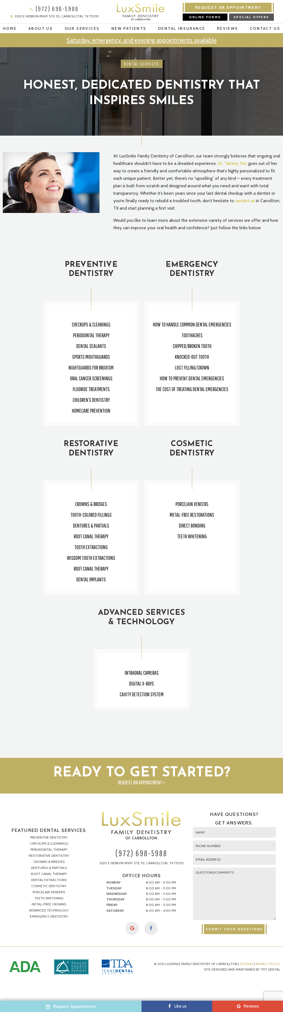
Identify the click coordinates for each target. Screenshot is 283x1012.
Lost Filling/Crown (192, 367)
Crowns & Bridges (91, 504)
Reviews (227, 28)
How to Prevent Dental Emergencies (192, 378)
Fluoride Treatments (91, 389)
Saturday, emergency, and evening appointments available (142, 40)
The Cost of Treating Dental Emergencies (192, 389)
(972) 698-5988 (56, 8)
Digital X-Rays (141, 683)
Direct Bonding (192, 525)
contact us (245, 200)
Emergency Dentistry (49, 916)
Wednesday (116, 894)
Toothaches (192, 335)
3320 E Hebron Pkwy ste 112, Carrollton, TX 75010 (56, 16)
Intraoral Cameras (142, 673)
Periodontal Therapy (91, 335)
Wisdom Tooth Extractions (91, 558)
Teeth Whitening (192, 536)
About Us (40, 28)
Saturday (115, 910)
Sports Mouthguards (91, 357)
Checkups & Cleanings (91, 324)
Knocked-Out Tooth (192, 357)
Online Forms (205, 17)
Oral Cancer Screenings (91, 378)
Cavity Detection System (142, 694)
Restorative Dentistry (49, 855)
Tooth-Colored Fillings (91, 515)
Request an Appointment (228, 7)
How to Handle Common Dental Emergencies (192, 324)
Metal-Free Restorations (192, 515)
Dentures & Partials (91, 525)
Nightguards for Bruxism (91, 367)
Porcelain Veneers (191, 504)
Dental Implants (91, 579)
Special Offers (251, 17)
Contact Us (265, 28)
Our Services (82, 28)
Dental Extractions (49, 880)
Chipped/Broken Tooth (192, 346)
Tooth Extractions (91, 547)
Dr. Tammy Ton (232, 163)
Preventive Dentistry (48, 837)
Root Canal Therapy (91, 536)
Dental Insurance (181, 28)
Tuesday (114, 888)
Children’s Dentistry (91, 400)
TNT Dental (270, 969)
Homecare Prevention (91, 410)
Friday (111, 905)
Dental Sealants (91, 346)
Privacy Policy (268, 964)
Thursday (115, 899)
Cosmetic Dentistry (48, 886)
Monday (113, 882)
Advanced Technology (49, 910)
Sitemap (246, 964)
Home (10, 28)
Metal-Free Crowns (49, 904)
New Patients (128, 28)
